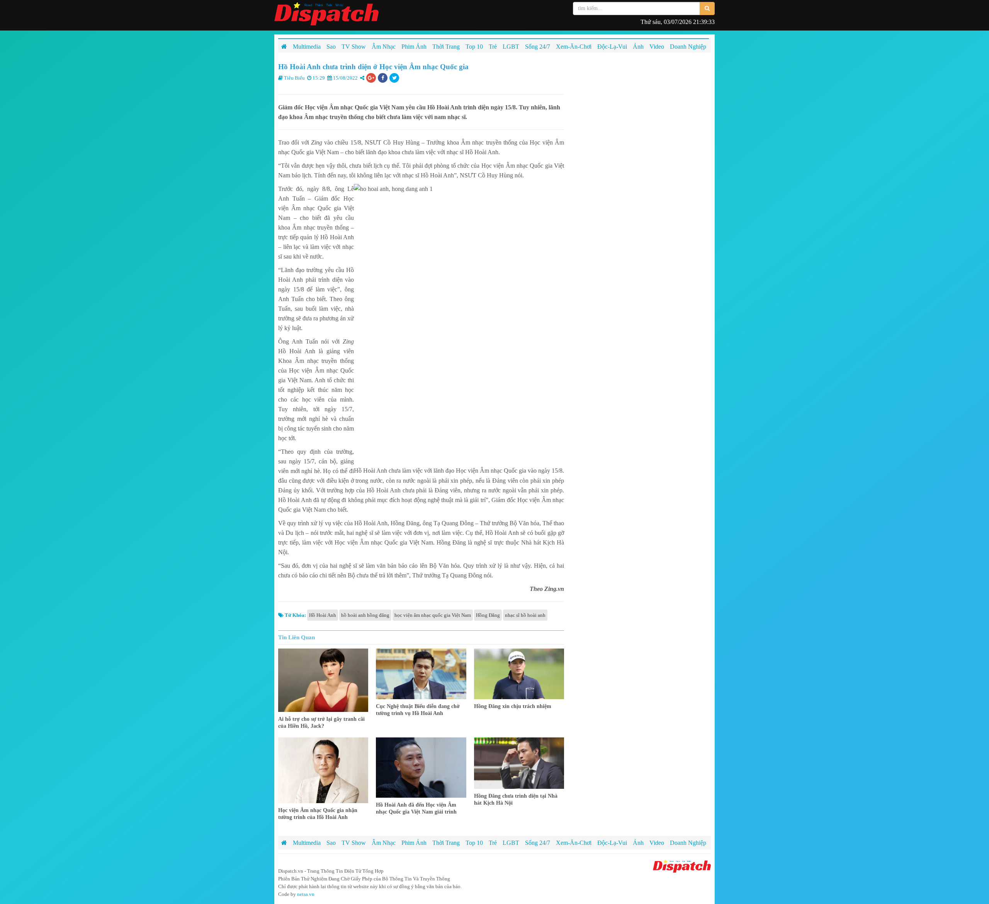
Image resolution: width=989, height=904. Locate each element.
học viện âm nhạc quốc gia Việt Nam (432, 615)
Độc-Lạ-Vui (612, 842)
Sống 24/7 (537, 842)
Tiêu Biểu (294, 78)
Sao (331, 842)
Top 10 (474, 842)
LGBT (511, 842)
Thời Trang (446, 842)
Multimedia (307, 842)
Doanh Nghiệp (688, 842)
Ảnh (638, 842)
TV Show (354, 842)
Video (656, 842)
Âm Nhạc (384, 842)
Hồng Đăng (488, 615)
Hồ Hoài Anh (322, 615)
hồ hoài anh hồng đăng (365, 615)
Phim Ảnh (414, 842)
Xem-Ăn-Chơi (573, 842)
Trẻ (493, 842)
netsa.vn (305, 894)
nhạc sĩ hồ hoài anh (525, 615)
